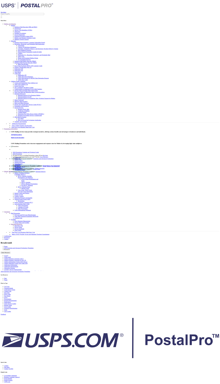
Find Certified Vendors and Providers (22, 125)
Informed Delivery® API (24, 97)
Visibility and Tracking (20, 121)
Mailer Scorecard (19, 100)
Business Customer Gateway (12, 377)
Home (5, 246)
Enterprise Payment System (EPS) (23, 36)
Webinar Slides (18, 160)
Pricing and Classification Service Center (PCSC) (27, 104)
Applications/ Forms (9, 289)
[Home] (27, 8)
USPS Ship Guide (23, 80)
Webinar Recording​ (19, 162)
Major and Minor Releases (21, 103)
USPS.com (7, 382)
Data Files (7, 293)
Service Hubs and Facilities (21, 222)
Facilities (13, 219)
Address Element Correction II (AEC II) (15, 260)
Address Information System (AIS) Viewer (15, 262)
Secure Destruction (19, 35)
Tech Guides (7, 307)
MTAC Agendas (25, 182)
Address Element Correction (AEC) (14, 259)
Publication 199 (18, 69)
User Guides (7, 311)
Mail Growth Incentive (17, 137)
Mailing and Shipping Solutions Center (25, 38)
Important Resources (16, 224)
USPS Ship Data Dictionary (25, 76)
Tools (5, 310)
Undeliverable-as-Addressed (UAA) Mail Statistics (28, 89)
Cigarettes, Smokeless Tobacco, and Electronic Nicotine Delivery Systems (38, 48)
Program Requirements (10, 300)
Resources (7, 237)
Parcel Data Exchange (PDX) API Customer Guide (28, 66)
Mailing (13, 25)
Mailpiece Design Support (21, 39)
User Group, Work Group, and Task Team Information (25, 190)
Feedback (3, 314)
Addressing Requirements (19, 123)
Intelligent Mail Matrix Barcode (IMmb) (25, 61)
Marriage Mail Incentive (21, 101)
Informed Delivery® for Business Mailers (29, 95)
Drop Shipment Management (22, 221)
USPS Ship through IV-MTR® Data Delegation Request (33, 78)
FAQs (5, 297)
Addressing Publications (10, 265)
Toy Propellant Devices (24, 59)
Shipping (13, 41)
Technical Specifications (10, 308)
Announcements (8, 288)
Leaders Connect (19, 196)
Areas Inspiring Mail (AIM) (21, 204)
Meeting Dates (25, 188)
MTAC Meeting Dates (24, 187)
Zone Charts (17, 230)
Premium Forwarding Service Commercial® (30, 115)
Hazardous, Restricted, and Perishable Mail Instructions (29, 44)
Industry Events (18, 194)
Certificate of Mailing (23, 111)
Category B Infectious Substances (27, 47)
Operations (7, 212)
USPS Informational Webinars (22, 210)
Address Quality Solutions (18, 81)
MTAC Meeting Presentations (29, 184)
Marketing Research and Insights (23, 198)
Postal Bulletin (8, 378)
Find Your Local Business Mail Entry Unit (23, 127)
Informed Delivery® (20, 93)
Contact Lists (7, 291)
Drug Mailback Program (24, 50)
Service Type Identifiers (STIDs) (23, 30)
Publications (7, 302)
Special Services (18, 107)
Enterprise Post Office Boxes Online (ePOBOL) (31, 114)
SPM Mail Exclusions (20, 117)
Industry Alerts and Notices (21, 193)
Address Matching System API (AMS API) (16, 263)
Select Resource (5, 252)
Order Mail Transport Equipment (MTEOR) (26, 216)
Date (5, 278)
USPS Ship (17, 73)
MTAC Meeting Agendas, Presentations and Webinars (25, 176)
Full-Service (17, 28)
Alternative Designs (9, 268)
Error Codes (7, 294)
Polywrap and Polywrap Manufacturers (25, 215)
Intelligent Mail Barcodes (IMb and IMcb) (25, 27)
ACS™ (6, 255)
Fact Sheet (21, 118)
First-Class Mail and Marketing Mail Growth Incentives (29, 92)
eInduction (17, 31)
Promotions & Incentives (11, 129)
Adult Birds (21, 45)
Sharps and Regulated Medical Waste (28, 58)
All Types (6, 286)
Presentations (7, 299)
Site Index (3, 12)
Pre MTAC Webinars (27, 185)
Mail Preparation (15, 213)
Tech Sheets (17, 72)
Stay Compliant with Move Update (23, 87)
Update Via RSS (8, 369)
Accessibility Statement (10, 375)
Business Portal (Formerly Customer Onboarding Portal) (29, 42)
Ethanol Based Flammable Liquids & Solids (30, 52)
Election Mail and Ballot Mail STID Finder (26, 90)
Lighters (20, 53)
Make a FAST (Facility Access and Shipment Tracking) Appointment (30, 234)
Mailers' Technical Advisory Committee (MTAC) (22, 173)
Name (5, 280)
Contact (6, 239)
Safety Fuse (21, 56)
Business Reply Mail (23, 109)
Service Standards (19, 229)
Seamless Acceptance (20, 33)
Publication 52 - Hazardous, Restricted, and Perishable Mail (34, 55)
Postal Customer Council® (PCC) (23, 202)
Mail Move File (18, 225)
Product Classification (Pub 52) (22, 67)
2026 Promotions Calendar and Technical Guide (26, 152)
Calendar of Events (23, 207)
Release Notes (8, 305)
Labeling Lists (18, 218)
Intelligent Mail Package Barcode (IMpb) (25, 62)
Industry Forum (8, 171)
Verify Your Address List (21, 84)
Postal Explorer (8, 380)
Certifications (7, 236)
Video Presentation (23, 205)
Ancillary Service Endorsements (13, 269)
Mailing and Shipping (10, 24)
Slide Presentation (23, 208)
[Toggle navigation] (1, 17)
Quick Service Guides (10, 303)
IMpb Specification (23, 64)
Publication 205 (18, 70)
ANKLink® (7, 257)
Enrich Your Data (19, 86)
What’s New (17, 159)
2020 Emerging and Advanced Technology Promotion (19, 248)
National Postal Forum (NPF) (22, 199)
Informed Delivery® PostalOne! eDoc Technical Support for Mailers (36, 98)
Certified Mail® (22, 112)
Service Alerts (18, 227)
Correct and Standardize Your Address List (26, 83)
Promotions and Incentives (21, 106)
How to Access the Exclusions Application (29, 120)
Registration (21, 201)
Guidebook (17, 157)
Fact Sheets (7, 296)
